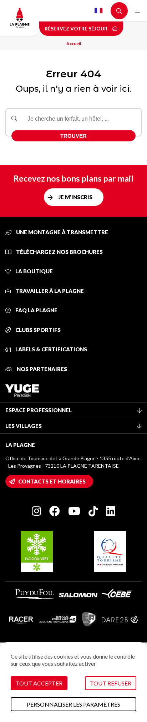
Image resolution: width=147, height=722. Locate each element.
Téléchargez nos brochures (59, 252)
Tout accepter (39, 683)
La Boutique (33, 271)
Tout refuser (110, 683)
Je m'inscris (75, 197)
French (98, 10)
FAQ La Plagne (35, 310)
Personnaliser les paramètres (73, 704)
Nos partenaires (41, 369)
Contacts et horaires (52, 481)
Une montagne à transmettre (61, 232)
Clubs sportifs (37, 330)
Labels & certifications (50, 349)
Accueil (73, 43)
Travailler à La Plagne (49, 291)
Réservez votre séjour (76, 28)
